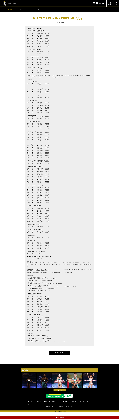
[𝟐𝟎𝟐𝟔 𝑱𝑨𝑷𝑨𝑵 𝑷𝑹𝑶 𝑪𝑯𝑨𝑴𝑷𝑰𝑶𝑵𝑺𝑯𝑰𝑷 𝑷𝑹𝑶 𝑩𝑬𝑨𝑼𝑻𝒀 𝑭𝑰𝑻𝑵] (29, 380)
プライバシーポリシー (69, 406)
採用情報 (61, 406)
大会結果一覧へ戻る (59, 352)
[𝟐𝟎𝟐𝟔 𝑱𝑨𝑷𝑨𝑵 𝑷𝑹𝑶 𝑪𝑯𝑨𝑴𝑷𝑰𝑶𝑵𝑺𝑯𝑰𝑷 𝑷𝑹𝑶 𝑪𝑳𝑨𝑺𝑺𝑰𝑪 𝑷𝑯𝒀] (74, 380)
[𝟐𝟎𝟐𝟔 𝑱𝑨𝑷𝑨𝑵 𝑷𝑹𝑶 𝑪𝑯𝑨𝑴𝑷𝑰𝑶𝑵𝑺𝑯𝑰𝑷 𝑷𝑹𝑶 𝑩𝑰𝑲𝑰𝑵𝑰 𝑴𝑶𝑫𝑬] (90, 380)
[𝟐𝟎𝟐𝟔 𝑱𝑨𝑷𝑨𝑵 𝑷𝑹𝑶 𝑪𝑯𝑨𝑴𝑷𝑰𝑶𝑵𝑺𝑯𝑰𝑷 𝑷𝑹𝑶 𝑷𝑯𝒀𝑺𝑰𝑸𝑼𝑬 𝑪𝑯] (44, 380)
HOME (5, 10)
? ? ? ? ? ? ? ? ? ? (21, 1)
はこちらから (59, 418)
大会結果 (10, 10)
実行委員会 (48, 406)
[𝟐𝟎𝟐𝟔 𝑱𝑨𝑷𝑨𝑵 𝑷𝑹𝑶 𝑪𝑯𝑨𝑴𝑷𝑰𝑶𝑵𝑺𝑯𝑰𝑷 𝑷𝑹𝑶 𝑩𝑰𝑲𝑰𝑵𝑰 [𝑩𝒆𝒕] (59, 380)
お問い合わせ (54, 406)
